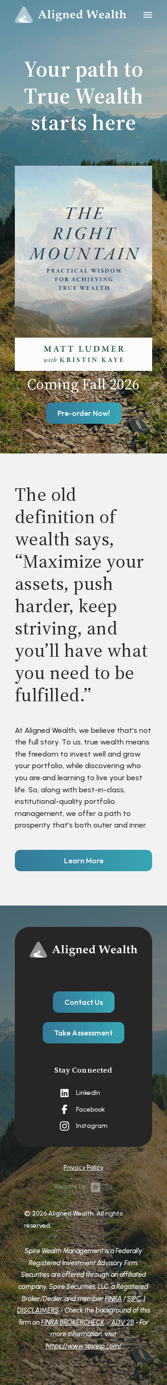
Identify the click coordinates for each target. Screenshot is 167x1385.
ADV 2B (122, 1322)
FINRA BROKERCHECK (72, 1322)
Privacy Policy (83, 1167)
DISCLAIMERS (38, 1310)
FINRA (113, 1298)
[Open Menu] (147, 15)
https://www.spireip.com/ (84, 1346)
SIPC (134, 1298)
